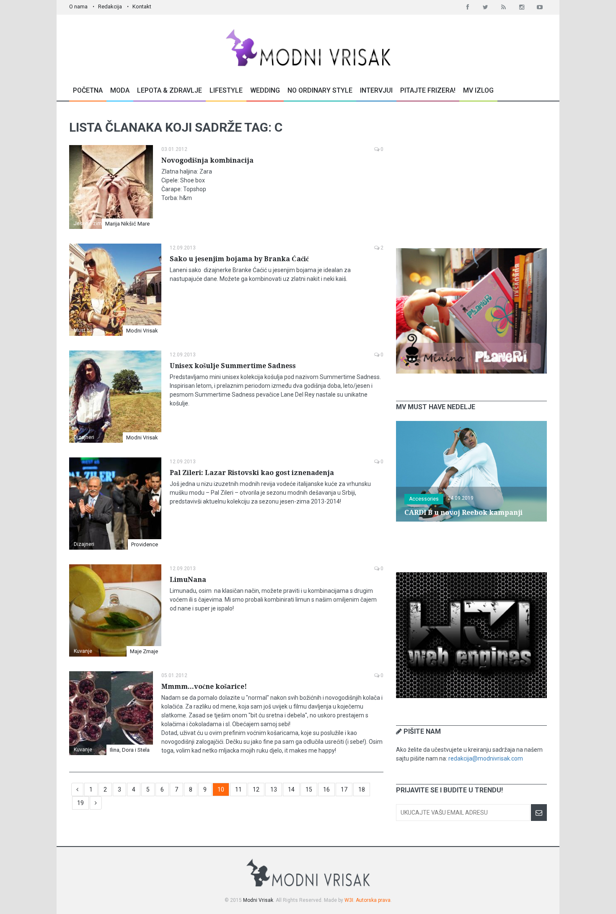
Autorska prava (373, 900)
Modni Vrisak (142, 330)
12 (256, 789)
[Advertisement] (471, 174)
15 (308, 789)
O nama (78, 6)
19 (80, 803)
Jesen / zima (89, 223)
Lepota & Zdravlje (169, 90)
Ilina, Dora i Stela (130, 750)
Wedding (265, 90)
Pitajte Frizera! (428, 90)
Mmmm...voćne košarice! (204, 687)
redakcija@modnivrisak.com (485, 758)
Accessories (424, 499)
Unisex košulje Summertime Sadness (233, 366)
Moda (119, 90)
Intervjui (376, 90)
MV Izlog (478, 90)
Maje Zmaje (144, 651)
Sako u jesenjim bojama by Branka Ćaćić (239, 259)
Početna (88, 90)
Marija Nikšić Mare (127, 224)
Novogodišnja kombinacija (207, 160)
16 (326, 789)
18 (361, 789)
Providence (144, 544)
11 (238, 789)
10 (220, 789)
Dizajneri (84, 437)
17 (344, 789)
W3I (348, 900)
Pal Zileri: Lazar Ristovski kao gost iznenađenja (252, 473)
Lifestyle (226, 90)
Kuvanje (83, 651)
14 (291, 789)
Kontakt (141, 6)
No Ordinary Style (319, 90)
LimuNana (188, 580)
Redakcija (110, 6)
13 (273, 789)
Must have (86, 330)
